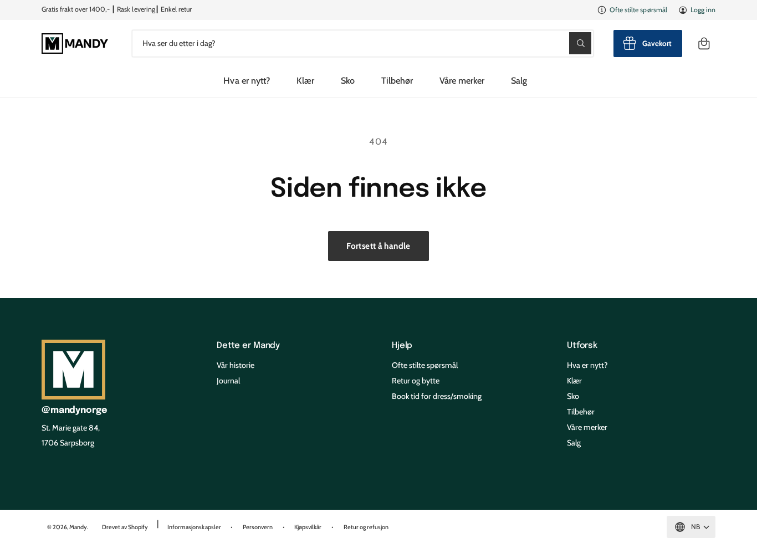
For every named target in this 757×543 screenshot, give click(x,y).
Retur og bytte (415, 381)
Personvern (258, 527)
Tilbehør (397, 80)
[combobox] (363, 43)
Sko (348, 80)
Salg (574, 443)
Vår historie (235, 365)
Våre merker (461, 80)
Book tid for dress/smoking (437, 396)
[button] (703, 43)
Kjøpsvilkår (307, 527)
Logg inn (702, 10)
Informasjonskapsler (194, 527)
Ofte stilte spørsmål (638, 10)
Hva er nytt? (587, 365)
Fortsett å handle (378, 245)
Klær (305, 80)
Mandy (78, 527)
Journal (228, 381)
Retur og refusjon (366, 527)
